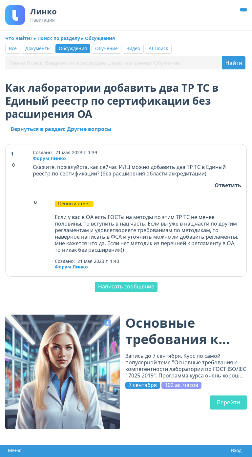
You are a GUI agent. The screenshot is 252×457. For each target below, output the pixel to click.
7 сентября (143, 385)
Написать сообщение (126, 286)
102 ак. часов (181, 385)
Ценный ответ (74, 204)
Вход (235, 450)
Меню (13, 450)
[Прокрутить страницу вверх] (243, 9)
